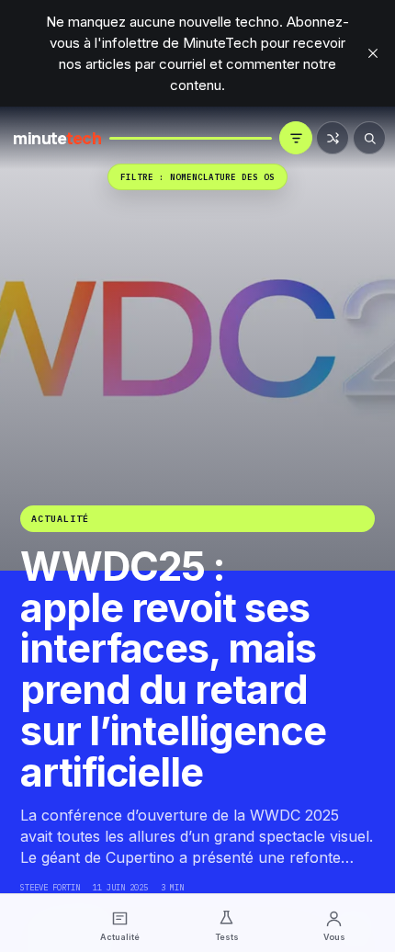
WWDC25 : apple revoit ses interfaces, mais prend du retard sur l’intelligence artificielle (173, 669)
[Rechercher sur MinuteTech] (369, 137)
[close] (373, 53)
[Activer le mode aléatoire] (332, 137)
